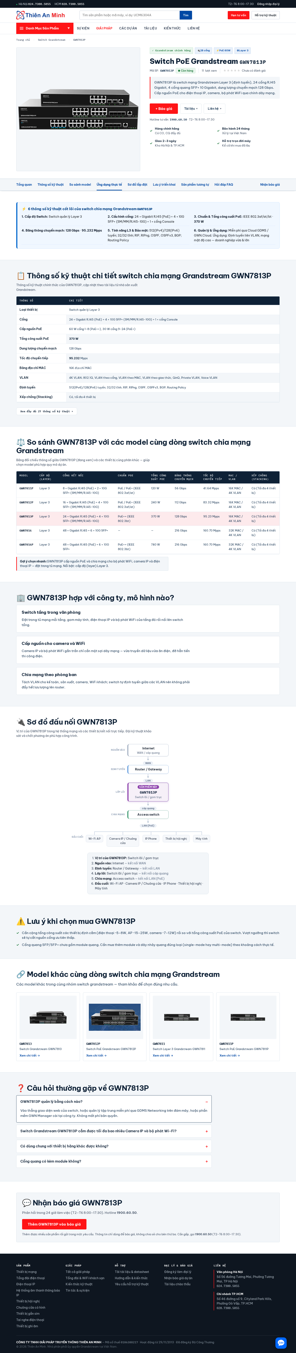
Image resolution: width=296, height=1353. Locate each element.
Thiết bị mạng (26, 1272)
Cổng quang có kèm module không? (50, 1161)
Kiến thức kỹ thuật (79, 1284)
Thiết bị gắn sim (28, 1314)
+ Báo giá (163, 108)
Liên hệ (194, 28)
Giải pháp (104, 28)
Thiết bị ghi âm (27, 1326)
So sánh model (80, 185)
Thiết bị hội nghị (28, 1301)
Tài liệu (150, 28)
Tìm (186, 15)
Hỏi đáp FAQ (224, 185)
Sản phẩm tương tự (195, 185)
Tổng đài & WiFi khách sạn (85, 1278)
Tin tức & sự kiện (77, 1290)
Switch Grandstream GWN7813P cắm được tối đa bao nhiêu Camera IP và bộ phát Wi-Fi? (98, 1131)
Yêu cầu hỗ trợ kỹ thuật (132, 1284)
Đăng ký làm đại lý (177, 1272)
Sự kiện (83, 28)
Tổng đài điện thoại (30, 1278)
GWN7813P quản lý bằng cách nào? (51, 1101)
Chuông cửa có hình (30, 1308)
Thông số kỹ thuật (50, 185)
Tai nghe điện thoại (30, 1320)
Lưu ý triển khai (164, 185)
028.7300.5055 (73, 4)
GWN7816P (26, 544)
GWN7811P (26, 488)
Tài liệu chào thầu (177, 1284)
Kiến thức (172, 28)
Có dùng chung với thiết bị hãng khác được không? (64, 1146)
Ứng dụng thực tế (109, 185)
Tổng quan (24, 185)
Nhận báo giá (270, 185)
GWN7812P (26, 502)
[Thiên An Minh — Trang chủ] (40, 15)
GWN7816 (26, 530)
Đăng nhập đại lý (268, 4)
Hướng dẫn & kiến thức (131, 1278)
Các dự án (128, 28)
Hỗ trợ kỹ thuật (265, 15)
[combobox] (130, 15)
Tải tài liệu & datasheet (132, 1272)
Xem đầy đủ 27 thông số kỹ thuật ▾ (46, 411)
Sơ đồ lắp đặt (137, 185)
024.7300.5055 (39, 4)
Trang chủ (23, 39)
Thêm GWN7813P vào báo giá (54, 1224)
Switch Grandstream (51, 39)
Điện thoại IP (25, 1284)
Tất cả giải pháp (78, 1272)
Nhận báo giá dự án (178, 1278)
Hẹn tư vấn (238, 15)
